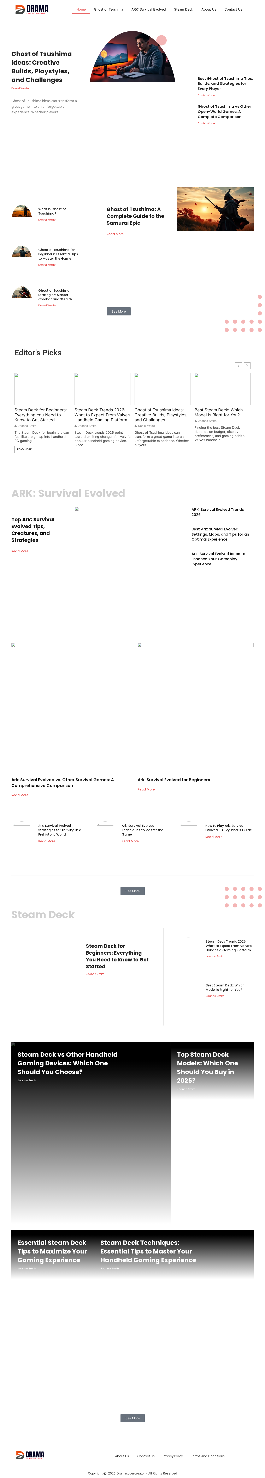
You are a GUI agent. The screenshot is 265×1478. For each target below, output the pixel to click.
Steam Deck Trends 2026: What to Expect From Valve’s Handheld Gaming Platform (102, 414)
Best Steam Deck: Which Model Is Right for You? (219, 412)
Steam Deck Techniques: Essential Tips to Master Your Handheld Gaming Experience (148, 1251)
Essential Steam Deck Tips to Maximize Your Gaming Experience (52, 1251)
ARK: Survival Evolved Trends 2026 (218, 512)
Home (81, 9)
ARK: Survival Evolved (148, 9)
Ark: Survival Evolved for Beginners (174, 780)
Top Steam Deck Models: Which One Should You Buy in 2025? (207, 1067)
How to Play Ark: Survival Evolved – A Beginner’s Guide (228, 828)
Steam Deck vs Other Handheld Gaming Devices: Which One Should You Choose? (68, 1063)
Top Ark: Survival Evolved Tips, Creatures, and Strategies (32, 529)
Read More (115, 234)
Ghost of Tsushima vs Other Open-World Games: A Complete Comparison (224, 111)
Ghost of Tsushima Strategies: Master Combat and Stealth (55, 294)
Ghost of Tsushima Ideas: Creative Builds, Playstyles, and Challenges (41, 66)
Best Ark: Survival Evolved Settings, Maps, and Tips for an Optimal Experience (220, 534)
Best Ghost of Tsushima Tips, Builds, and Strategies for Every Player (225, 83)
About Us (208, 9)
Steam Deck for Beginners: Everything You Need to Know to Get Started (40, 414)
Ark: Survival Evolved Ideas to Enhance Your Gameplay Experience (218, 559)
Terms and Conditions (208, 1456)
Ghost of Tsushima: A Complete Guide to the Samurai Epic (135, 216)
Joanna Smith (27, 425)
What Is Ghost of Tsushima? (52, 211)
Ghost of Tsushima (108, 9)
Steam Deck (183, 9)
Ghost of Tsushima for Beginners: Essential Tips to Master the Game (58, 254)
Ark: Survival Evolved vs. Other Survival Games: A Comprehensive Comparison (62, 782)
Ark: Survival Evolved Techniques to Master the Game (142, 830)
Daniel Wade (146, 425)
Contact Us (233, 9)
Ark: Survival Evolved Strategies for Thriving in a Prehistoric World (59, 830)
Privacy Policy (173, 1456)
